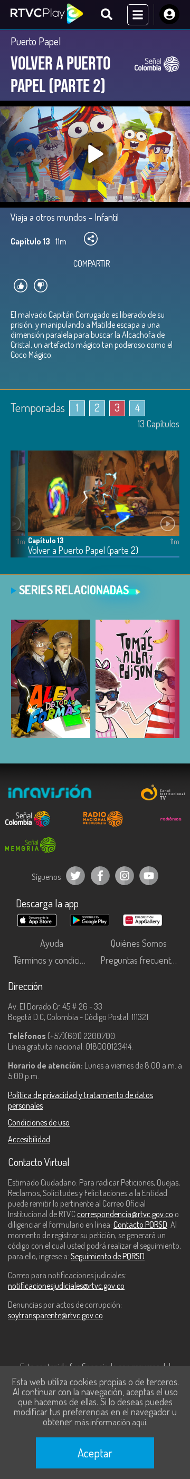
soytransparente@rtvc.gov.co (55, 1315)
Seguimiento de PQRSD (108, 1256)
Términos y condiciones (54, 960)
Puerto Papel (36, 41)
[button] (24, 512)
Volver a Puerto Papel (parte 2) (83, 550)
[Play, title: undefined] (95, 154)
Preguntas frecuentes (139, 960)
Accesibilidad (29, 1139)
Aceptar (95, 1452)
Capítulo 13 (46, 540)
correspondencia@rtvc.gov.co (125, 1214)
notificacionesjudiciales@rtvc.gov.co (66, 1285)
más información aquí (110, 1422)
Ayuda (51, 943)
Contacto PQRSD (140, 1224)
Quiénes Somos (139, 943)
